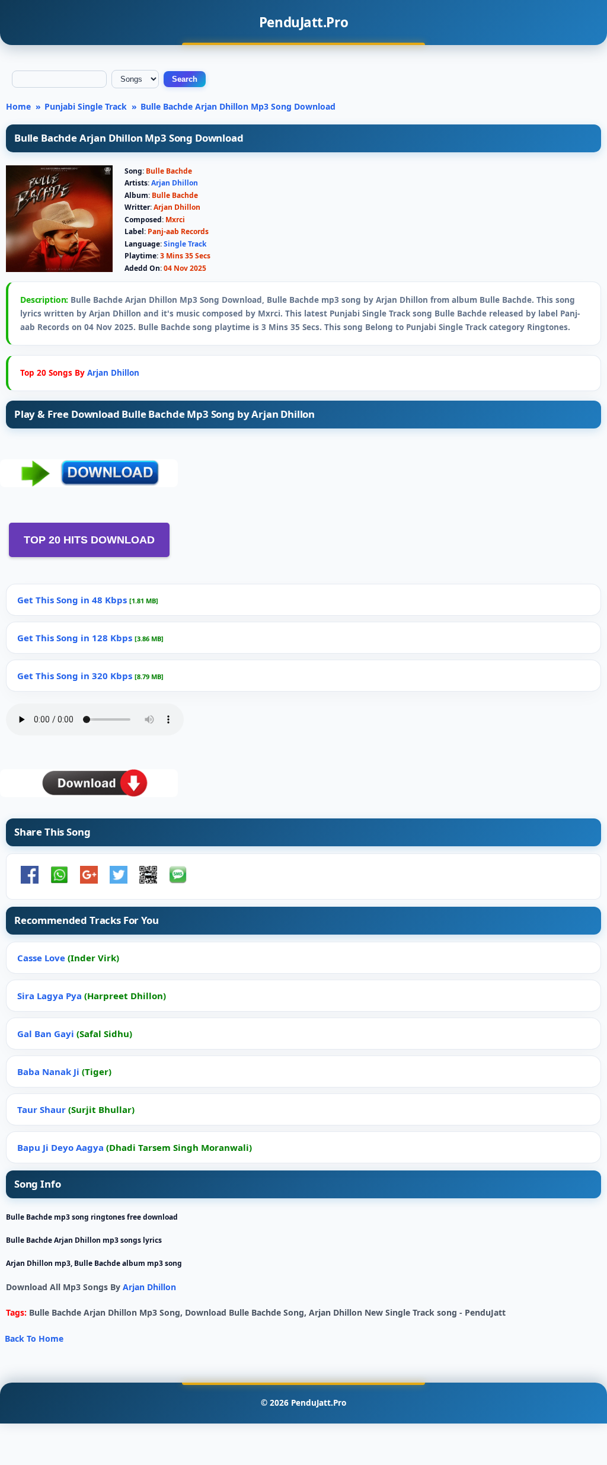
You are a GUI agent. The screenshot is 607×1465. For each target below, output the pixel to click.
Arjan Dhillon (174, 183)
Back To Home (34, 1338)
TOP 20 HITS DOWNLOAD (89, 540)
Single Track (185, 244)
